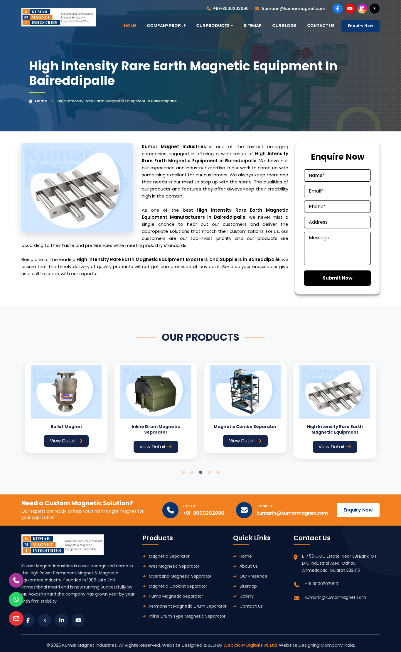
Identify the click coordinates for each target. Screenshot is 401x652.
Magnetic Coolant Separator (178, 586)
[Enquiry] (16, 618)
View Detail (62, 440)
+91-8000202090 (231, 8)
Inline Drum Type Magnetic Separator (187, 616)
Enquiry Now (360, 26)
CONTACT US (321, 26)
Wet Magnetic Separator (174, 566)
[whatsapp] (16, 599)
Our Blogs (284, 26)
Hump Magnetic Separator (176, 596)
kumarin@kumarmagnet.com (293, 8)
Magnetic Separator (169, 556)
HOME (130, 26)
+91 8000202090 (321, 584)
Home (41, 101)
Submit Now (338, 278)
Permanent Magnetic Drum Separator (188, 606)
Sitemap (253, 26)
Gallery (247, 596)
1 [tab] (183, 472)
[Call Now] (16, 580)
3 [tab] (200, 472)
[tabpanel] (66, 408)
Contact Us (251, 606)
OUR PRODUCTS (213, 26)
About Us (249, 566)
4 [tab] (209, 472)
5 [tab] (218, 472)
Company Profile (166, 26)
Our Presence (253, 576)
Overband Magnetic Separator (180, 576)
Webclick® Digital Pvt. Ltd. (251, 645)
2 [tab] (192, 472)
